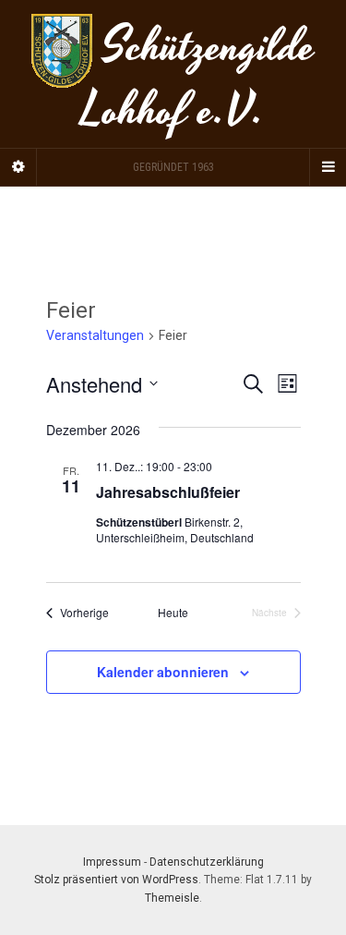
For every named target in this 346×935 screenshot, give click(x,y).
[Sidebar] (18, 167)
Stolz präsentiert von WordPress (116, 879)
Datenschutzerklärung (206, 862)
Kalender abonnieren (163, 671)
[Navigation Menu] (327, 167)
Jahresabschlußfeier (168, 492)
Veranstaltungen (95, 335)
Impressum (112, 862)
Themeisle (172, 898)
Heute (173, 612)
